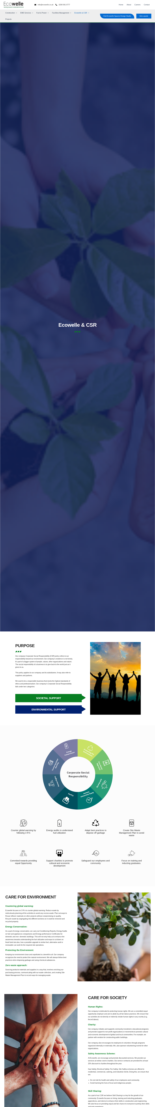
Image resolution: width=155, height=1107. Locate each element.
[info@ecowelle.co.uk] (43, 4)
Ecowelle (28, 5)
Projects (8, 19)
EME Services (25, 13)
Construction (10, 13)
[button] (16, 13)
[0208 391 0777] (62, 4)
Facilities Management (60, 13)
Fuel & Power (41, 13)
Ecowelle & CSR (80, 13)
